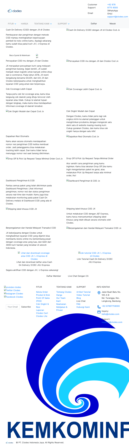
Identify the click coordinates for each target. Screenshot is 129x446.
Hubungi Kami (83, 307)
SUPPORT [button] (62, 23)
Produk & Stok (43, 295)
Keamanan (61, 304)
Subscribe (26, 307)
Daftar (94, 23)
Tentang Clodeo (64, 292)
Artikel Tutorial (83, 292)
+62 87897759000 (111, 306)
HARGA (24, 23)
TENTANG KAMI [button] (41, 23)
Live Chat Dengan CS (78, 276)
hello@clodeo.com (110, 314)
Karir (58, 301)
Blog (78, 298)
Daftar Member (53, 276)
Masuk (113, 23)
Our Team (61, 298)
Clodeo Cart (42, 313)
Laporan (40, 310)
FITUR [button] (11, 23)
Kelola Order (42, 292)
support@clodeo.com (117, 16)
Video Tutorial (83, 295)
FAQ (78, 304)
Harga (59, 295)
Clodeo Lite (41, 316)
